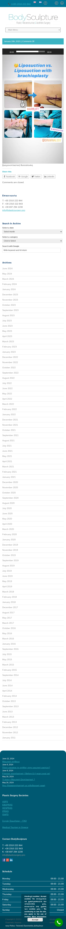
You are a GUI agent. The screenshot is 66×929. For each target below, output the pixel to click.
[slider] (30, 51)
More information (39, 916)
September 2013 (10, 706)
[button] (33, 54)
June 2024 (7, 268)
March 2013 (8, 717)
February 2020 (9, 534)
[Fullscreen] (59, 51)
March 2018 (8, 591)
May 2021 (7, 456)
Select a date (8, 228)
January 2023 (9, 352)
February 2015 (9, 670)
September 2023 (10, 310)
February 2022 (9, 409)
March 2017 (8, 623)
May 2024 (7, 273)
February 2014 (9, 696)
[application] (33, 109)
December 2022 (10, 357)
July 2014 (7, 680)
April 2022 (7, 399)
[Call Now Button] (58, 922)
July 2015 (7, 654)
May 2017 (7, 618)
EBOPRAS (7, 805)
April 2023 (7, 336)
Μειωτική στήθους (11, 761)
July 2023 (7, 320)
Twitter (51, 2)
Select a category (10, 237)
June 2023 (7, 326)
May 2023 (7, 331)
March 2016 (8, 638)
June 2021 (7, 451)
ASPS (5, 801)
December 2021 (10, 419)
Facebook (45, 2)
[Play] (6, 51)
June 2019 (7, 576)
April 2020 (7, 524)
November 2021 (10, 425)
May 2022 (7, 393)
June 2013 (7, 711)
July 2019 (7, 571)
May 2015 (7, 659)
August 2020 (8, 503)
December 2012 (10, 727)
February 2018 (9, 597)
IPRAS (5, 811)
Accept (35, 919)
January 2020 (9, 539)
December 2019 (10, 545)
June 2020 (7, 513)
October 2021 (9, 430)
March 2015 (8, 664)
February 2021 (9, 472)
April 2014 (7, 691)
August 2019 (8, 565)
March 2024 (8, 279)
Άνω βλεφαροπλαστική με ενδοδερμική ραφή (23, 785)
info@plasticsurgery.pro (13, 210)
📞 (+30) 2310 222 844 (19, 4)
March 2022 (8, 404)
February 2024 (9, 284)
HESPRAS (7, 808)
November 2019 (10, 550)
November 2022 (10, 362)
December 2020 (10, 482)
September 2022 (10, 373)
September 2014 (10, 675)
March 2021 (8, 466)
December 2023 (10, 294)
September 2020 (10, 498)
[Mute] (54, 51)
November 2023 (10, 300)
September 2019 (10, 560)
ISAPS (5, 814)
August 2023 (8, 315)
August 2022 (8, 378)
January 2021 (9, 477)
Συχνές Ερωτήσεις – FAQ (14, 821)
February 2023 (9, 346)
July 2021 (7, 445)
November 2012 (10, 732)
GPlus (56, 2)
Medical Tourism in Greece (15, 827)
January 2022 (9, 414)
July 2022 (7, 383)
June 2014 (7, 685)
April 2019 (7, 586)
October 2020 (9, 492)
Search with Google (10, 246)
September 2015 (10, 649)
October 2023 (9, 305)
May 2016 (7, 633)
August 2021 (8, 440)
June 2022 (7, 388)
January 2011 (9, 737)
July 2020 (7, 508)
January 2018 (9, 602)
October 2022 (9, 367)
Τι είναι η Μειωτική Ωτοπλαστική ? (18, 779)
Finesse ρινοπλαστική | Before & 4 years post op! (26, 773)
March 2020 (8, 529)
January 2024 (9, 289)
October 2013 (9, 701)
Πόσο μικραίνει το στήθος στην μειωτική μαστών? (26, 767)
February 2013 (9, 722)
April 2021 (7, 461)
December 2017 (10, 607)
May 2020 (7, 518)
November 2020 (10, 487)
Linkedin (62, 2)
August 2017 (8, 612)
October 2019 (9, 555)
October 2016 (9, 628)
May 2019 (7, 581)
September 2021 (10, 435)
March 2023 (8, 341)
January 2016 (9, 644)
